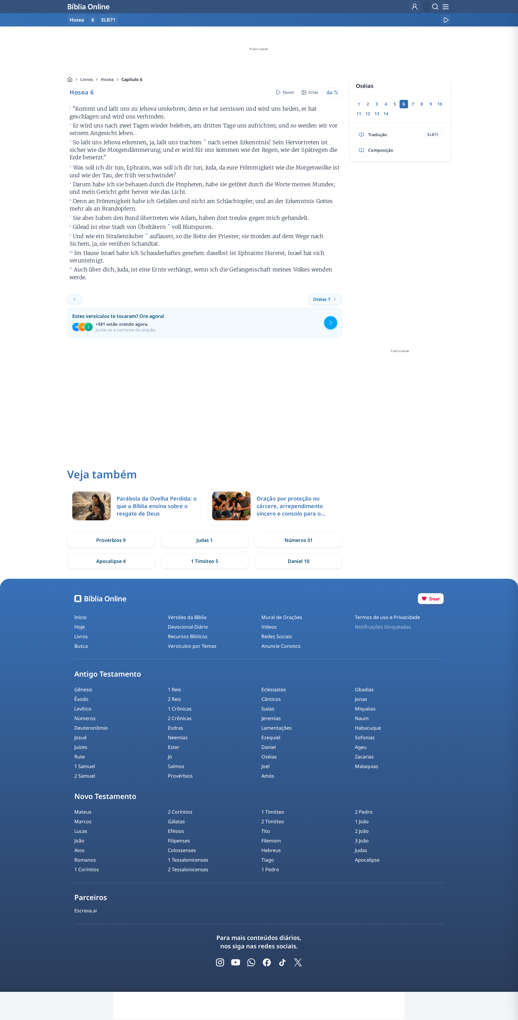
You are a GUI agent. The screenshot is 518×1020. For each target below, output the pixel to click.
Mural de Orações (281, 617)
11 (358, 113)
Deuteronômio (91, 728)
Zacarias (364, 756)
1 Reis (174, 689)
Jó (170, 756)
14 (385, 113)
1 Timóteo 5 (204, 561)
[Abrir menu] (445, 6)
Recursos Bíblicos (187, 636)
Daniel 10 (298, 561)
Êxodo (81, 699)
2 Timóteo (272, 821)
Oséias (269, 756)
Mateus (82, 812)
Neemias (178, 737)
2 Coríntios (180, 812)
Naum (362, 718)
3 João (362, 840)
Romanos (85, 860)
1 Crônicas (180, 708)
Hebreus (271, 850)
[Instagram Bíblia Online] (220, 962)
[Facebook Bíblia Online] (267, 962)
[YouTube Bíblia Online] (235, 962)
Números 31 (298, 540)
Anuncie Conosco (281, 646)
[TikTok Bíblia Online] (282, 962)
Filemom (271, 840)
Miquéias (365, 708)
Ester (174, 747)
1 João (362, 821)
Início (80, 617)
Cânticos (271, 699)
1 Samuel (84, 766)
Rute (79, 756)
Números (85, 718)
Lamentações (276, 728)
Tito (265, 831)
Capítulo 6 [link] (131, 79)
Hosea (107, 79)
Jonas (361, 699)
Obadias (364, 689)
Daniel (268, 747)
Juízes (80, 747)
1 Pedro (270, 869)
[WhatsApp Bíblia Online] (251, 962)
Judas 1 (204, 540)
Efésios (176, 831)
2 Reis (174, 699)
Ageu (361, 747)
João (79, 840)
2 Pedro (364, 812)
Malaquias (366, 766)
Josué (80, 737)
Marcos (82, 821)
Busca (81, 646)
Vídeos (269, 627)
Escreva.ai (85, 910)
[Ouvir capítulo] (446, 20)
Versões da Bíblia (187, 617)
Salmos (176, 766)
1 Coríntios (86, 869)
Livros (86, 79)
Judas (361, 850)
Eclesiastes (273, 689)
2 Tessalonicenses (188, 869)
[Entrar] (414, 6)
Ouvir (288, 92)
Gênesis (83, 689)
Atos (79, 850)
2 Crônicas (180, 718)
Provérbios (180, 776)
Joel (265, 766)
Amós (267, 776)
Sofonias (365, 737)
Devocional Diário (188, 627)
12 (367, 113)
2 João (362, 831)
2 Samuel (84, 776)
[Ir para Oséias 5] (74, 299)
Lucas (80, 831)
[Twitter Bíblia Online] (298, 962)
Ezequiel (270, 737)
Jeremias (271, 718)
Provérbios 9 (111, 540)
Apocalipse (367, 860)
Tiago (267, 860)
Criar (313, 92)
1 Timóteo (272, 812)
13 (376, 113)
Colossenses (182, 850)
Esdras (175, 728)
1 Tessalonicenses (188, 860)
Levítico (82, 708)
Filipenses (179, 840)
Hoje (79, 627)
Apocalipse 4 (111, 561)
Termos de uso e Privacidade (387, 617)
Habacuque (368, 728)
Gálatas (176, 821)
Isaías (267, 708)
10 (439, 104)
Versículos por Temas (192, 646)
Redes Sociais (276, 636)
